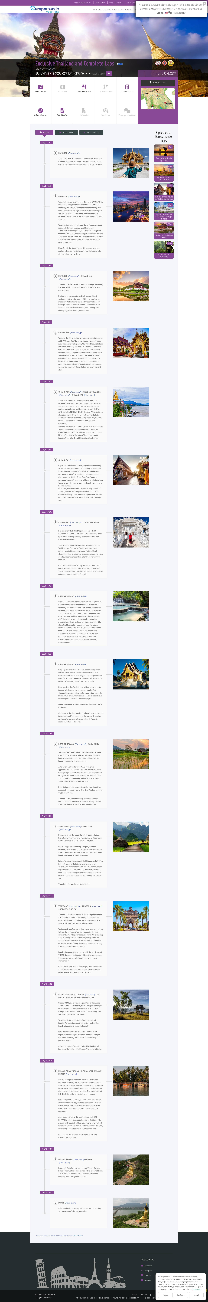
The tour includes (93, 132)
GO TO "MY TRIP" (100, 3)
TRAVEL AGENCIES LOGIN (135, 3)
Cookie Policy (197, 1289)
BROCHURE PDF (104, 9)
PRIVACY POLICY (118, 1298)
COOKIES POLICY (148, 1298)
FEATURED (129, 9)
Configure (180, 1295)
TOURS (154, 1294)
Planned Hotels (68, 132)
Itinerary (46, 132)
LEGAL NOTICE (103, 1298)
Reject (165, 1295)
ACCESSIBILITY (133, 1298)
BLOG (111, 3)
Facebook (148, 1266)
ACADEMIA (120, 3)
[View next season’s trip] (86, 73)
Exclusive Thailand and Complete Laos (75, 63)
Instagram (148, 1270)
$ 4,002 (167, 73)
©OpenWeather (78, 1235)
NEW (95, 9)
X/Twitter (148, 1275)
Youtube (148, 1280)
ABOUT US (144, 1294)
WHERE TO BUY (118, 9)
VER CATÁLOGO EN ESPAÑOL (83, 3)
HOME (134, 1294)
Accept (196, 1295)
